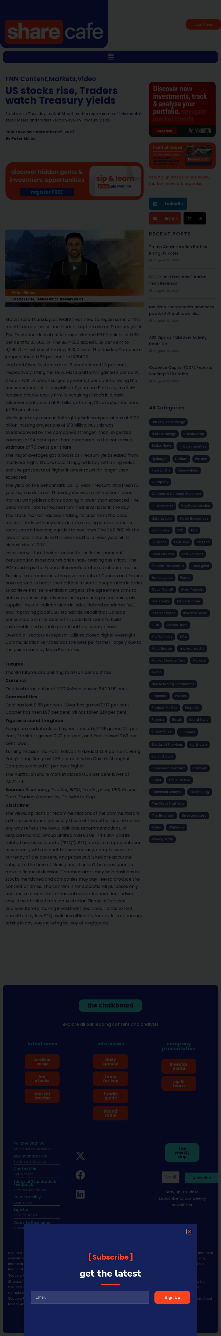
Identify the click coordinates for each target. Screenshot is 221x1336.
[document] (110, 668)
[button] (189, 1232)
